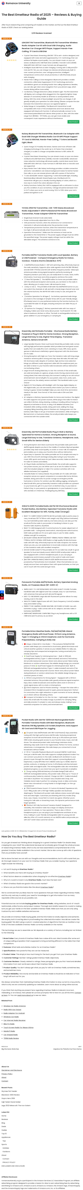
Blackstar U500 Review (11, 1095)
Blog (3, 1123)
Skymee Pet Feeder (9, 1091)
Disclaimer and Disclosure (12, 1070)
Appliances (6, 1137)
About (4, 1077)
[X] (2, 595)
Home (4, 1116)
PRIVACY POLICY (9, 1162)
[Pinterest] (2, 598)
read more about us (25, 995)
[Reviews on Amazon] (12, 60)
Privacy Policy (7, 1074)
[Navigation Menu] (79, 3)
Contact (5, 1081)
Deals (4, 1126)
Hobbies (6, 1148)
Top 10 (4, 1133)
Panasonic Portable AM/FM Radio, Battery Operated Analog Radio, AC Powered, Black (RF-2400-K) (50, 583)
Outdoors (6, 1151)
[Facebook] (2, 591)
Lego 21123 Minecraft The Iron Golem (16, 1105)
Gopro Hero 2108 (8, 1098)
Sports (4, 1144)
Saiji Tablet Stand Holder (11, 1102)
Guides (4, 1130)
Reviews (5, 1119)
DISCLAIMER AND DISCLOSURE (13, 1166)
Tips (4, 1141)
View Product (73, 122)
